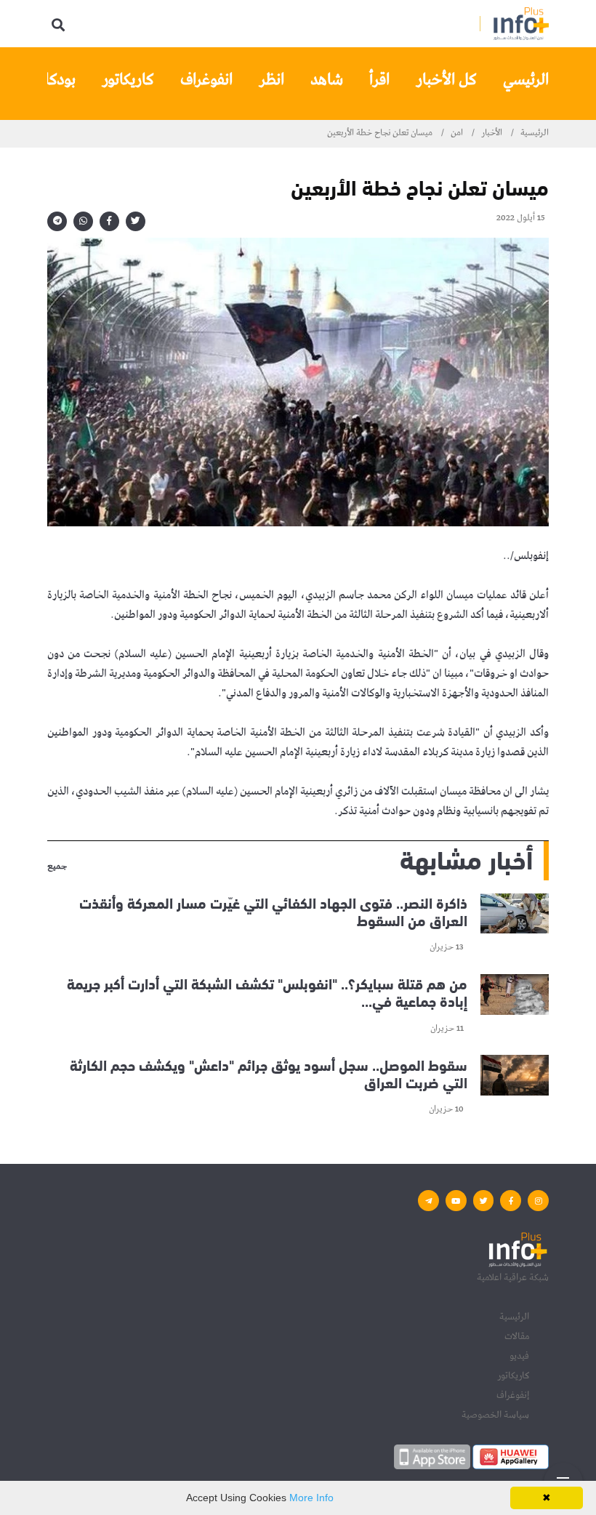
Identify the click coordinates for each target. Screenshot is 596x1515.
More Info (311, 1497)
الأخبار (491, 133)
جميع (57, 867)
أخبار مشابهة (466, 857)
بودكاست (48, 80)
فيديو (519, 1355)
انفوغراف (206, 80)
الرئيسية (534, 133)
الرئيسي (526, 80)
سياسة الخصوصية (495, 1414)
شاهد (326, 80)
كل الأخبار (446, 80)
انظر (271, 80)
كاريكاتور (128, 80)
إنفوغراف (512, 1395)
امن (457, 133)
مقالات (516, 1336)
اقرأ (379, 80)
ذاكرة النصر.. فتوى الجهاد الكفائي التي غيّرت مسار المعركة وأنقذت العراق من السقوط (273, 910)
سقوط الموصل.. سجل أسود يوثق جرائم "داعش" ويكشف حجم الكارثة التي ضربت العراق (268, 1072)
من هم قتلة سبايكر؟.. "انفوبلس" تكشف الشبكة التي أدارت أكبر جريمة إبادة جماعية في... (267, 991)
